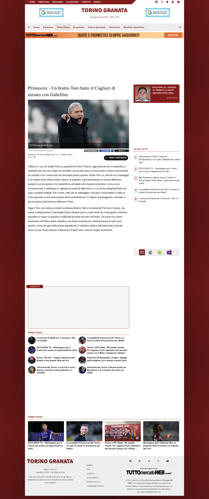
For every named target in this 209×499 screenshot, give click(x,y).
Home (32, 2)
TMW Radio (43, 2)
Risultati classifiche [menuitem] (134, 27)
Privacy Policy (93, 482)
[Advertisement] (156, 377)
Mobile (90, 465)
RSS (88, 469)
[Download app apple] (167, 2)
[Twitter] (162, 2)
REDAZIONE (57, 2)
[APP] (142, 252)
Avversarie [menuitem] (114, 27)
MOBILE (97, 2)
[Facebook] (157, 2)
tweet (120, 151)
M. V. (32, 157)
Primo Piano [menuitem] (63, 27)
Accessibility (93, 478)
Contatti (91, 474)
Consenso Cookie (95, 486)
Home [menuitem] (37, 27)
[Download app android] (173, 2)
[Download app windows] (178, 2)
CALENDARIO (72, 2)
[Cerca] (180, 27)
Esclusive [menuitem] (48, 27)
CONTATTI (86, 2)
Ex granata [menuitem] (78, 27)
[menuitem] (28, 27)
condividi (106, 151)
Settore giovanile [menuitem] (97, 27)
